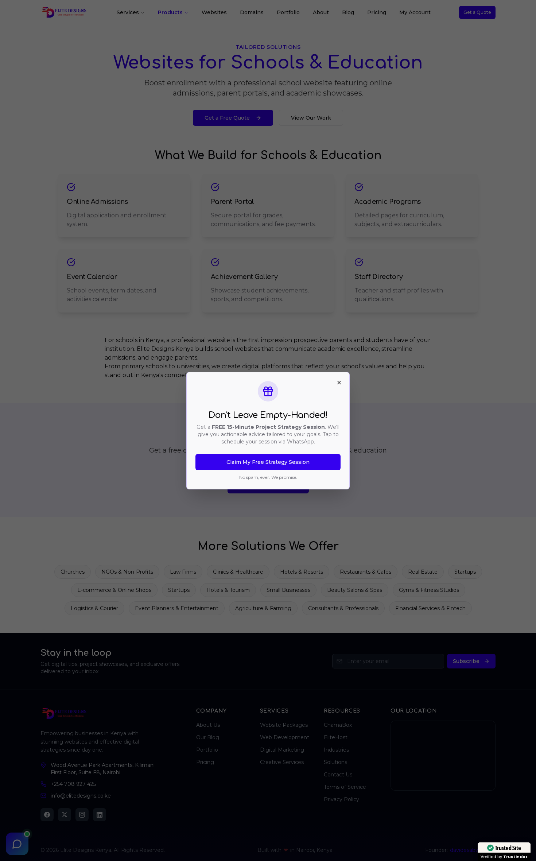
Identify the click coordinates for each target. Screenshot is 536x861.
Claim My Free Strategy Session (268, 462)
